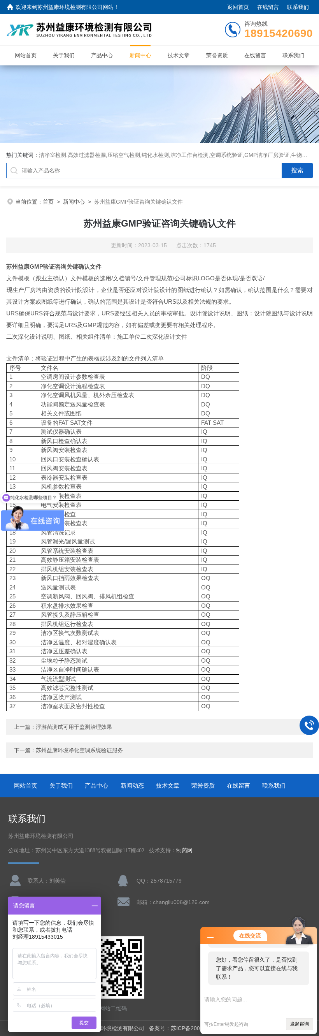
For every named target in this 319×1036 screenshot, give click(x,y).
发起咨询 (299, 1024)
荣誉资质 (217, 55)
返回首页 (238, 7)
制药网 (184, 850)
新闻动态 (132, 785)
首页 (48, 202)
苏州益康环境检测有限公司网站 (75, 7)
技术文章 (178, 55)
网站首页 (26, 55)
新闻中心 (140, 55)
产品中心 (102, 55)
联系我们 (298, 7)
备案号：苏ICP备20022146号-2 (187, 1028)
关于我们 (64, 55)
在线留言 (268, 7)
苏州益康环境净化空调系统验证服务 (79, 750)
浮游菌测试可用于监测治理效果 (74, 727)
